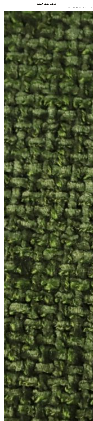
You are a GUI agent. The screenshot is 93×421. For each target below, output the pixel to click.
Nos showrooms (71, 7)
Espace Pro (78, 7)
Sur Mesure (9, 6)
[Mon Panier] (91, 7)
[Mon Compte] (88, 7)
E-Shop (3, 6)
